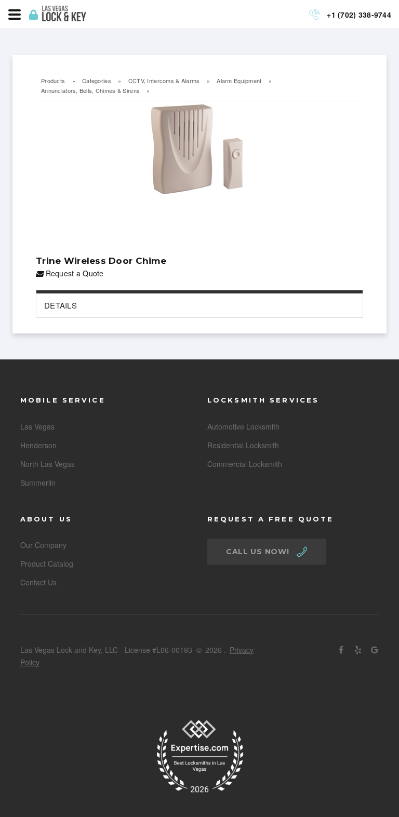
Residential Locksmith (243, 445)
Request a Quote (73, 273)
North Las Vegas (47, 464)
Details (60, 305)
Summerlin (38, 482)
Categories (96, 80)
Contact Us (38, 582)
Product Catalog (46, 563)
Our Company (43, 545)
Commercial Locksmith (244, 464)
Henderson (38, 445)
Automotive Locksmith (243, 426)
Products (53, 80)
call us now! (257, 551)
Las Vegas (37, 426)
